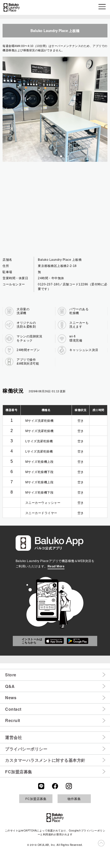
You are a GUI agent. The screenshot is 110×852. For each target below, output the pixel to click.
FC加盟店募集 (18, 772)
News (10, 697)
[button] (102, 7)
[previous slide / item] (6, 109)
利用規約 (48, 834)
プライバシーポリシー (26, 749)
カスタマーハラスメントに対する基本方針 (45, 760)
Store (10, 675)
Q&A (10, 686)
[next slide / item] (103, 109)
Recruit (12, 720)
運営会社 (13, 737)
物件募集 (74, 798)
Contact (13, 709)
